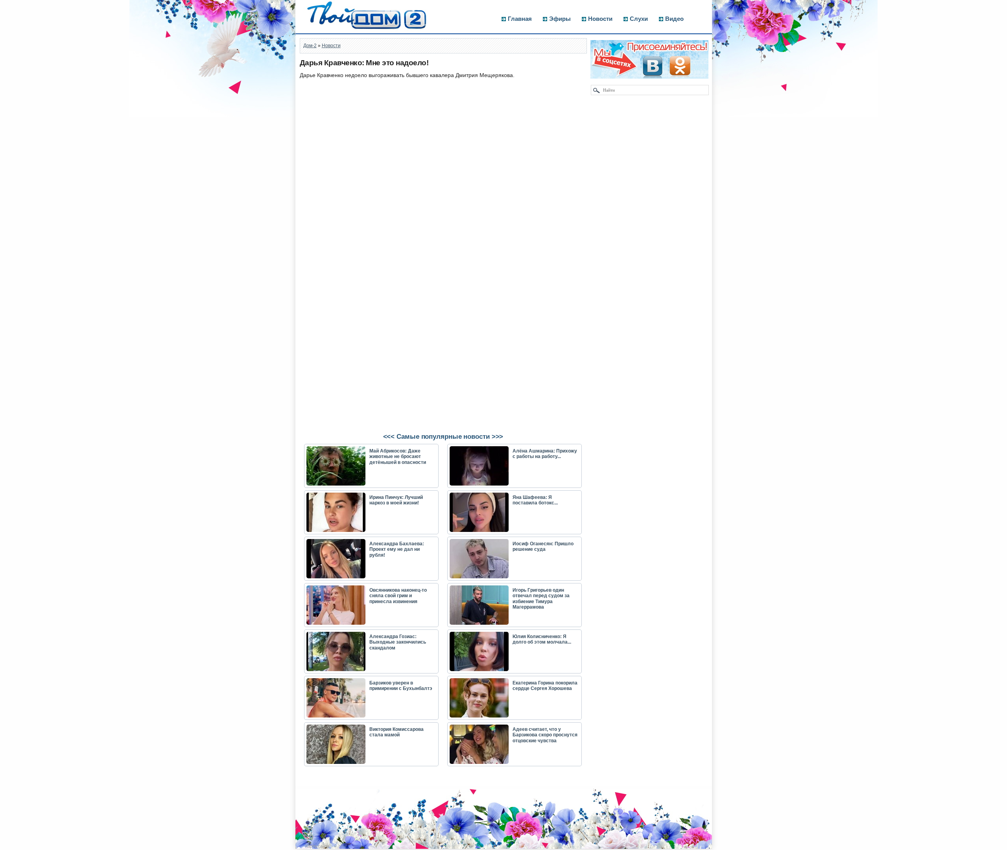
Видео (674, 18)
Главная (520, 18)
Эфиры (560, 18)
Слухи (639, 18)
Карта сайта (317, 846)
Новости (600, 18)
